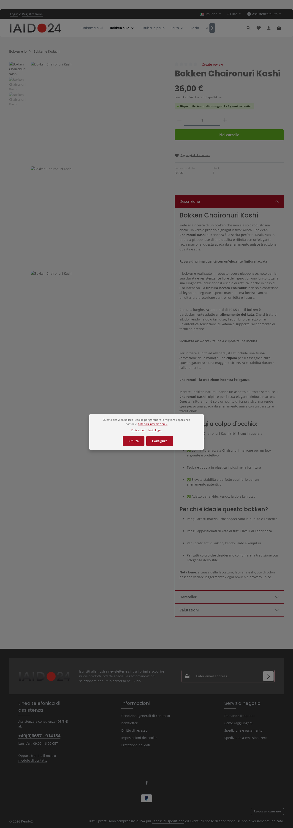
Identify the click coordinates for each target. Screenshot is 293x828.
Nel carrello (229, 134)
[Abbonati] (268, 676)
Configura (159, 441)
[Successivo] (212, 28)
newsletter (129, 723)
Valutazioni (189, 610)
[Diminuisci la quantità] (179, 120)
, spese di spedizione (168, 821)
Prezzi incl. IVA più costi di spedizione (198, 97)
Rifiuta (133, 441)
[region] (87, 218)
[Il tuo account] (268, 28)
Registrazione (32, 14)
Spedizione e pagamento (243, 730)
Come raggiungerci (238, 723)
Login (14, 14)
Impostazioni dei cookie (139, 738)
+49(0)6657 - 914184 (39, 736)
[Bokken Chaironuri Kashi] (98, 112)
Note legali (155, 430)
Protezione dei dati (135, 745)
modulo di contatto (32, 760)
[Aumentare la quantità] (225, 120)
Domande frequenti (239, 716)
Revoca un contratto (267, 811)
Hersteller (188, 597)
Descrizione (189, 201)
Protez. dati (138, 430)
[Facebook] (147, 784)
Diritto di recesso (134, 730)
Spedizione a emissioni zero (245, 738)
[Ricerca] (248, 28)
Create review (212, 64)
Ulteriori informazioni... (153, 424)
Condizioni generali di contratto (145, 716)
